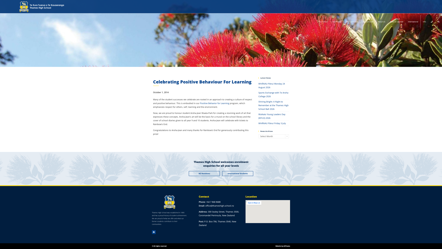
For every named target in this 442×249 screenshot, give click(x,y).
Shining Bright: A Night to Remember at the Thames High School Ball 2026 (273, 105)
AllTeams (287, 246)
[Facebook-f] (154, 232)
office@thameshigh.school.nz (219, 205)
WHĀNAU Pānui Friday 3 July (272, 123)
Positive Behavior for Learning (214, 103)
